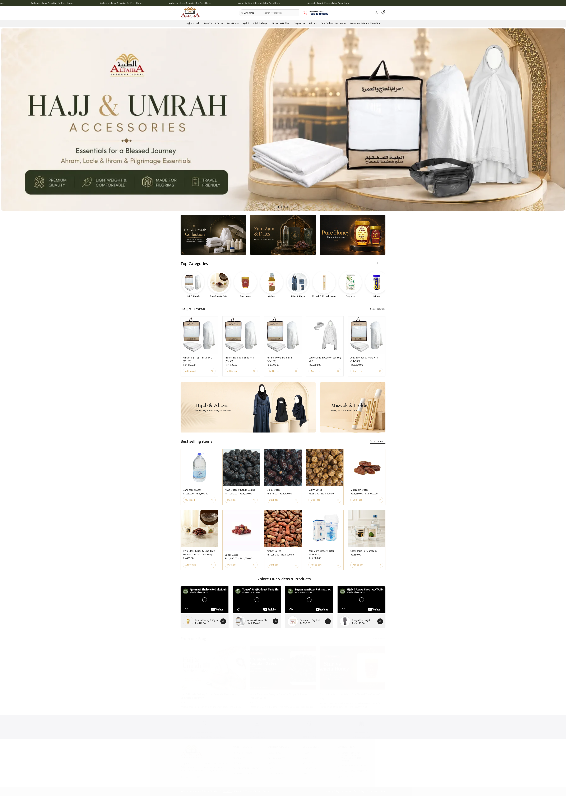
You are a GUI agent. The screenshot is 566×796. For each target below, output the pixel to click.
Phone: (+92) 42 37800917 (354, 771)
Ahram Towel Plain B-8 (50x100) (279, 359)
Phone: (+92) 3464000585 (353, 765)
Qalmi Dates (273, 489)
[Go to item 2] (281, 207)
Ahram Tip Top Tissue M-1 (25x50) (239, 359)
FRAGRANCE (239, 758)
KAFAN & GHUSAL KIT (243, 773)
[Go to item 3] (284, 207)
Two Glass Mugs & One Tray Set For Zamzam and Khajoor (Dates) (199, 552)
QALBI (271, 768)
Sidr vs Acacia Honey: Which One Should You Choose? (350, 694)
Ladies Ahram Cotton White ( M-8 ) (324, 359)
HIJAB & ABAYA (275, 773)
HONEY (271, 763)
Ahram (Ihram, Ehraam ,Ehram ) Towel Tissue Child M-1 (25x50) (258, 620)
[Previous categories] (377, 263)
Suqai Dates (231, 554)
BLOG (305, 773)
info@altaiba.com (349, 776)
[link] (283, 119)
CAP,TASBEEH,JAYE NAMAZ (246, 768)
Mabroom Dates (359, 489)
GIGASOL (227, 791)
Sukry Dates (315, 489)
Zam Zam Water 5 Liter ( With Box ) (321, 552)
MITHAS (237, 763)
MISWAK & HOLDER (242, 753)
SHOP (305, 758)
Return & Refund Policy (353, 791)
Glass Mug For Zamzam (363, 551)
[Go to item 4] (287, 207)
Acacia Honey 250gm (206, 620)
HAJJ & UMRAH (275, 753)
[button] (182, 319)
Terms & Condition (376, 791)
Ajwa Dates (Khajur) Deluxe (240, 489)
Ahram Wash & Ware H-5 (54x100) (364, 359)
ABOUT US (308, 763)
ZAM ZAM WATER (276, 758)
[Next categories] (383, 263)
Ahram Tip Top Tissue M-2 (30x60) (197, 359)
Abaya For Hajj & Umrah (363, 620)
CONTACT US (309, 768)
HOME (306, 753)
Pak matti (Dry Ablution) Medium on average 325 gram (311, 620)
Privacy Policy (332, 791)
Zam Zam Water (192, 489)
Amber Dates (274, 551)
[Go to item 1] (278, 207)
